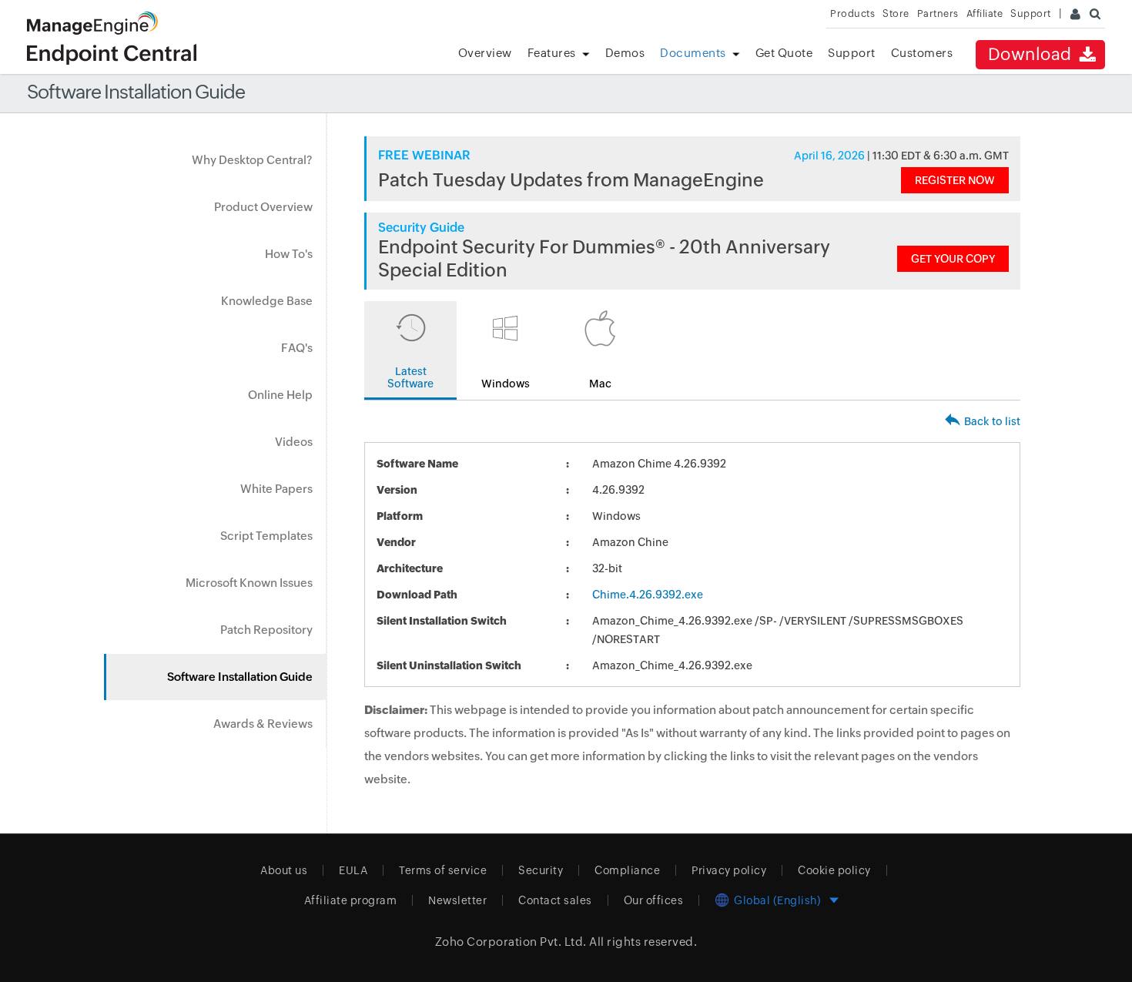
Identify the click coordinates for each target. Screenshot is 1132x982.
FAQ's (297, 347)
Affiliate (984, 13)
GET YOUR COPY (953, 259)
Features (551, 52)
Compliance (627, 870)
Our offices (654, 900)
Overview (485, 52)
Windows (505, 383)
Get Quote (784, 52)
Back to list (992, 421)
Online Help (280, 394)
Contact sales (555, 900)
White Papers (276, 488)
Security (540, 870)
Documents (693, 52)
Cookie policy (834, 870)
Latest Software (410, 377)
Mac (600, 383)
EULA (353, 870)
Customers (922, 52)
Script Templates (266, 535)
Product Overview (263, 206)
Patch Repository (266, 629)
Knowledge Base (267, 300)
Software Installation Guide (240, 676)
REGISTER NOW (955, 180)
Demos (625, 52)
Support (852, 52)
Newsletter (457, 900)
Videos (294, 441)
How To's (289, 253)
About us (283, 870)
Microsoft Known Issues (249, 582)
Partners (938, 13)
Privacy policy (729, 870)
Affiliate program (350, 900)
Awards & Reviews (263, 723)
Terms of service (443, 870)
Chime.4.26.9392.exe (647, 594)
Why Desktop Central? (252, 159)
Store (895, 13)
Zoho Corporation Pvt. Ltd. (511, 941)
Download (1032, 54)
